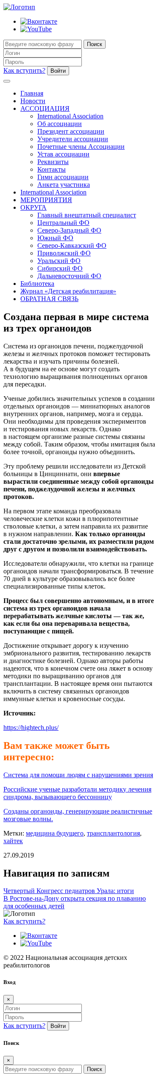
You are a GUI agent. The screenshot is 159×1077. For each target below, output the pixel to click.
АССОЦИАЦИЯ (45, 108)
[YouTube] (36, 29)
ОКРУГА (33, 207)
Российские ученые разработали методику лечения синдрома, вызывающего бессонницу (77, 793)
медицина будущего (55, 833)
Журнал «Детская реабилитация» (68, 291)
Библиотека (37, 283)
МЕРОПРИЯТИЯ (46, 199)
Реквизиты (53, 161)
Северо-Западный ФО (69, 230)
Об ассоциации (59, 123)
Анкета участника (63, 184)
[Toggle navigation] (6, 81)
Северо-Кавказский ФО (71, 245)
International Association (70, 116)
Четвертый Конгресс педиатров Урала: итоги (68, 890)
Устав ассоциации (63, 154)
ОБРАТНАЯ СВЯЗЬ (49, 298)
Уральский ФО (59, 260)
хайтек (13, 840)
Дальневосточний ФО (69, 276)
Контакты (51, 169)
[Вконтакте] (38, 21)
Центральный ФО (63, 222)
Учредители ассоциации (72, 139)
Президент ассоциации (70, 131)
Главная (31, 93)
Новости (32, 100)
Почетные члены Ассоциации (81, 146)
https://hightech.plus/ (31, 727)
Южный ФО (55, 237)
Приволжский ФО (64, 253)
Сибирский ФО (60, 268)
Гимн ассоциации (63, 177)
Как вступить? (24, 70)
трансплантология (113, 833)
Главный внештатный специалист (86, 215)
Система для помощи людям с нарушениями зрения (78, 774)
